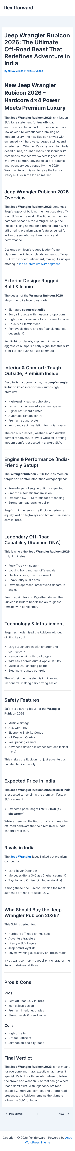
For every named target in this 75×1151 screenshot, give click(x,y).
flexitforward (18, 8)
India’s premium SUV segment (39, 264)
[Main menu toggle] (67, 8)
